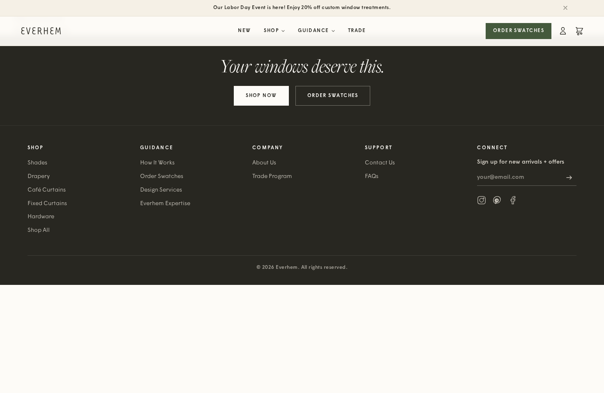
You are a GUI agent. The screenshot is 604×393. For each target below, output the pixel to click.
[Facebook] (512, 200)
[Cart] (579, 31)
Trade (357, 30)
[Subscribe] (569, 177)
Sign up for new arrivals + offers (520, 162)
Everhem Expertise (165, 204)
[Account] (563, 31)
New (244, 30)
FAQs (371, 176)
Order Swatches (518, 30)
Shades (37, 163)
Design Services (161, 190)
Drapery (39, 176)
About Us (264, 163)
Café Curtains (47, 190)
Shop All (39, 230)
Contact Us (380, 163)
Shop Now (261, 95)
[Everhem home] (41, 31)
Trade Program (272, 176)
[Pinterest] (497, 200)
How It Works (157, 163)
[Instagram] (481, 200)
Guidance (313, 30)
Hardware (41, 217)
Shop (271, 30)
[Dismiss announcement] (565, 7)
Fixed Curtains (47, 204)
